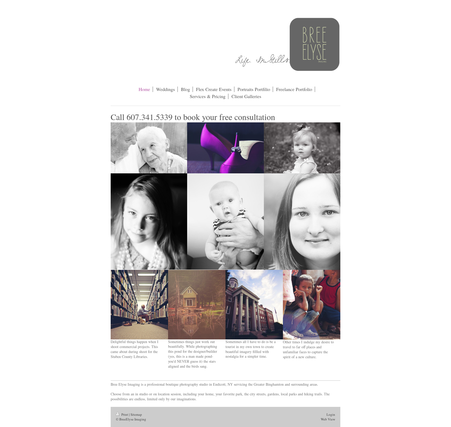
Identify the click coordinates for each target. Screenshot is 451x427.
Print (125, 414)
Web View (328, 419)
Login (331, 414)
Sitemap (136, 414)
